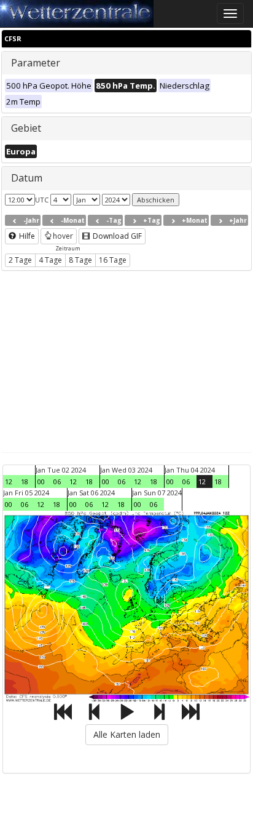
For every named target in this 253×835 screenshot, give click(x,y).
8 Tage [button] (80, 260)
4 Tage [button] (50, 260)
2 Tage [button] (20, 260)
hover (63, 236)
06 (57, 481)
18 (24, 481)
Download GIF (116, 236)
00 (41, 481)
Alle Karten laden (126, 734)
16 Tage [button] (112, 260)
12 (8, 481)
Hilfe (26, 236)
